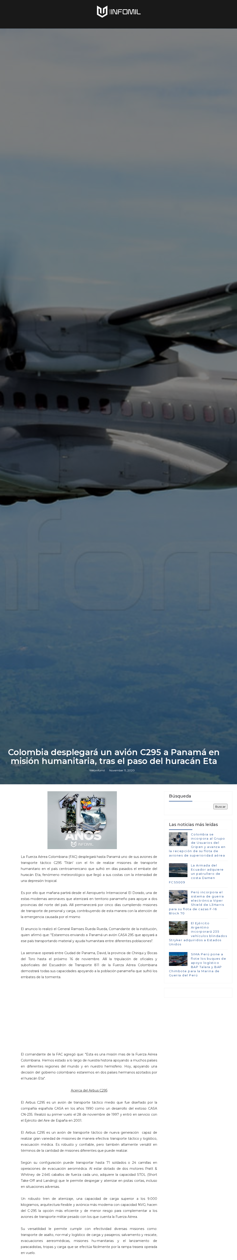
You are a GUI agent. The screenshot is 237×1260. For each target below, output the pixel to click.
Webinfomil (97, 770)
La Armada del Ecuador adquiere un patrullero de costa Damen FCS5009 (196, 873)
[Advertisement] (89, 1012)
